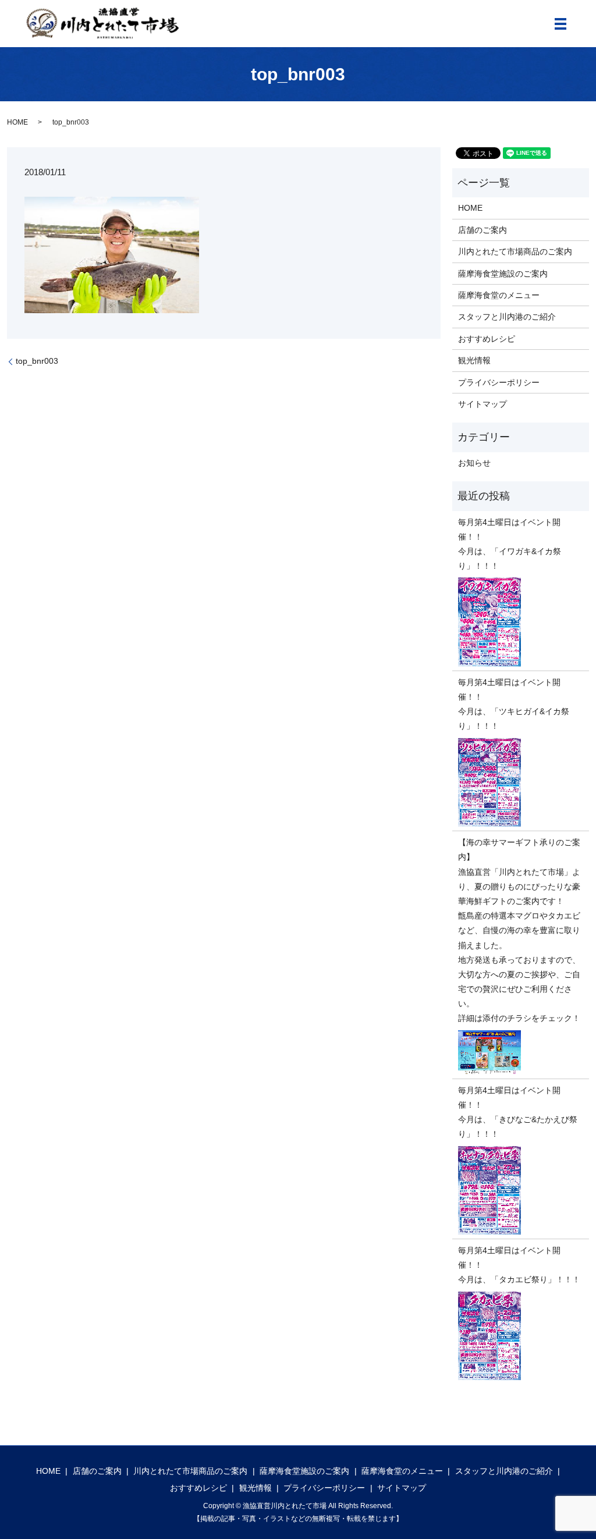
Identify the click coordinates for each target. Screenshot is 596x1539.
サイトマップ (482, 404)
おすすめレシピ (486, 338)
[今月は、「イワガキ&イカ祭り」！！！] (520, 621)
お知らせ (474, 462)
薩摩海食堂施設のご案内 (503, 273)
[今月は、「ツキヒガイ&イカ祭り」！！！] (520, 782)
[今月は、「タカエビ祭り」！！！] (520, 1336)
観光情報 (474, 360)
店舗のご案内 (482, 230)
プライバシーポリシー (499, 382)
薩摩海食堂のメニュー (499, 295)
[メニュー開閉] (560, 24)
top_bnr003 (37, 361)
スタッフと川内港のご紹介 (507, 316)
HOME (17, 122)
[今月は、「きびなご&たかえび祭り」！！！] (520, 1190)
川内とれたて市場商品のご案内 (515, 251)
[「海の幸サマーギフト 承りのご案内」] (520, 1052)
